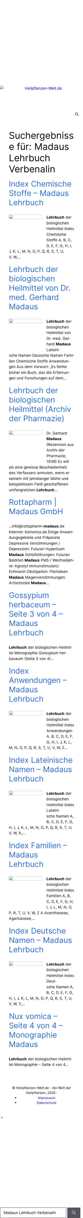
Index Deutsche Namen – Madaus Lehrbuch (40, 940)
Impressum (46, 1098)
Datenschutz (46, 1103)
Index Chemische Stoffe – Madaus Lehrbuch (40, 193)
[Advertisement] (41, 41)
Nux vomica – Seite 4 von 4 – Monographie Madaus (36, 1030)
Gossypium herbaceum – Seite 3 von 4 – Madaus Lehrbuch (36, 613)
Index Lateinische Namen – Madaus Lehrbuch (41, 769)
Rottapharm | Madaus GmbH (36, 506)
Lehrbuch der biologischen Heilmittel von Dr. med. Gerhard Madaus (40, 287)
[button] (77, 114)
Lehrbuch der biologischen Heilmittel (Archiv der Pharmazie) (40, 404)
